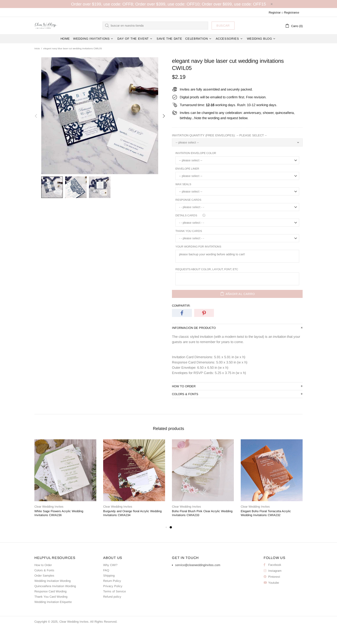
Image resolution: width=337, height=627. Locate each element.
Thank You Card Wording (50, 596)
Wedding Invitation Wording (52, 581)
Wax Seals (183, 184)
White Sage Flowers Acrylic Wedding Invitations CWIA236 (58, 513)
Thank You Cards (188, 231)
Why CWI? (110, 565)
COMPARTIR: (181, 305)
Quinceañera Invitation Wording (55, 586)
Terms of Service (114, 591)
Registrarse (291, 12)
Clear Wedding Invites (45, 25)
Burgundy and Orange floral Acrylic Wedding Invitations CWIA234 (132, 513)
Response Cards (188, 199)
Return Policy (112, 581)
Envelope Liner (187, 168)
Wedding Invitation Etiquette (53, 602)
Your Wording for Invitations (198, 246)
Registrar (275, 12)
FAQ (106, 570)
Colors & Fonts (44, 570)
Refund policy (112, 596)
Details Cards (186, 215)
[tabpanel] (202, 482)
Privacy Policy (112, 586)
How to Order (43, 565)
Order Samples (44, 575)
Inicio (37, 48)
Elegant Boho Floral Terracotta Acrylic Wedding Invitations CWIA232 (266, 513)
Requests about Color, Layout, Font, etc (206, 269)
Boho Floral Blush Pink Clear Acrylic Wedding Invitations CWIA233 (202, 513)
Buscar (223, 25)
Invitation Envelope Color (195, 153)
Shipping (109, 575)
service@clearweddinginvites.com (197, 565)
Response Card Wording (50, 591)
